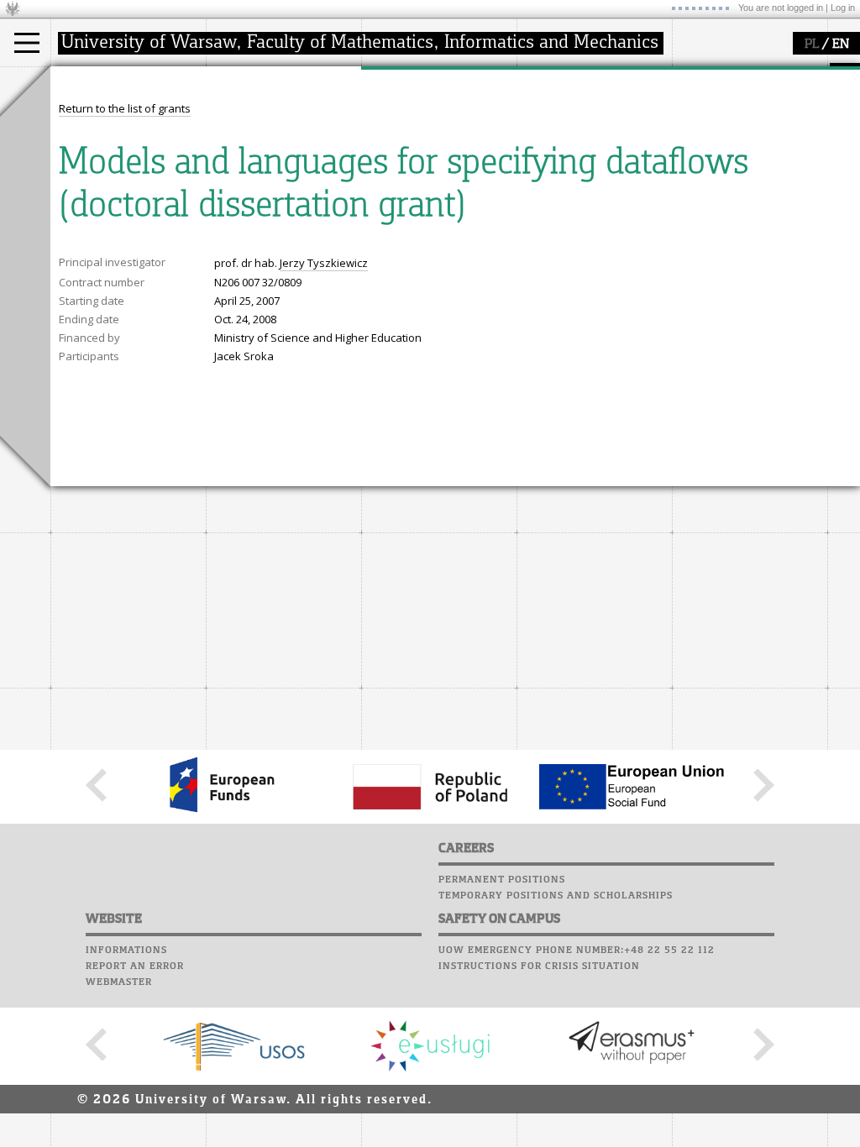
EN (840, 44)
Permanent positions (501, 880)
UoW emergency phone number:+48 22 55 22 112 (576, 950)
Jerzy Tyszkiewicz (324, 262)
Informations (126, 950)
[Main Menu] (27, 43)
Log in (843, 8)
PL (812, 44)
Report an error (135, 966)
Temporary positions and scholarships (555, 896)
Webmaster (119, 982)
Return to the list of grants (125, 108)
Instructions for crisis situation (539, 966)
